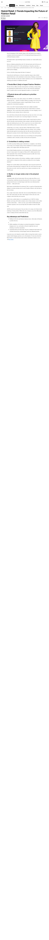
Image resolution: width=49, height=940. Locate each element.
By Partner (3, 18)
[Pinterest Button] (45, 18)
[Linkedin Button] (43, 18)
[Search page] (45, 2)
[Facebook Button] (41, 18)
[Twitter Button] (39, 18)
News (5, 7)
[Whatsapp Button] (47, 18)
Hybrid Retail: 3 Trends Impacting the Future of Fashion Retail (23, 7)
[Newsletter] (42, 2)
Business (9, 7)
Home (2, 7)
